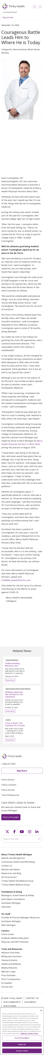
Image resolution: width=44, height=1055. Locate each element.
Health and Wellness (11, 964)
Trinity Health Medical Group (15, 884)
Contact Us (6, 865)
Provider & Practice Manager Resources (20, 917)
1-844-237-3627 (8, 764)
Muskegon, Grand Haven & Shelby (17, 895)
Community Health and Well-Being (18, 861)
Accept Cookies (22, 1051)
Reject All (21, 1044)
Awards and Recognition (13, 858)
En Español (6, 983)
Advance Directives (10, 952)
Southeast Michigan (11, 903)
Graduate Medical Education (15, 938)
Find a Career (7, 934)
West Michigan (8, 925)
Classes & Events (9, 960)
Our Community (12, 1002)
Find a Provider (11, 817)
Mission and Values (10, 869)
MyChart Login (8, 971)
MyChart (22, 770)
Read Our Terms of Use (29, 1033)
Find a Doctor (8, 779)
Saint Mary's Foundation (13, 899)
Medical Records (9, 967)
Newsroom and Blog (11, 873)
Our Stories (9, 1006)
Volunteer (6, 906)
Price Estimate (8, 975)
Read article (22, 670)
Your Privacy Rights (22, 1038)
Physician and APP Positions (14, 941)
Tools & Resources (10, 795)
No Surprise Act (9, 877)
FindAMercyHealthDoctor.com (15, 580)
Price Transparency (10, 979)
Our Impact (30, 1002)
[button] (41, 6)
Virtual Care (7, 986)
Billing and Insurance (11, 956)
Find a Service (8, 790)
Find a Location (8, 784)
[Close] (41, 1010)
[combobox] (22, 838)
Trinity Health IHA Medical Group (17, 880)
